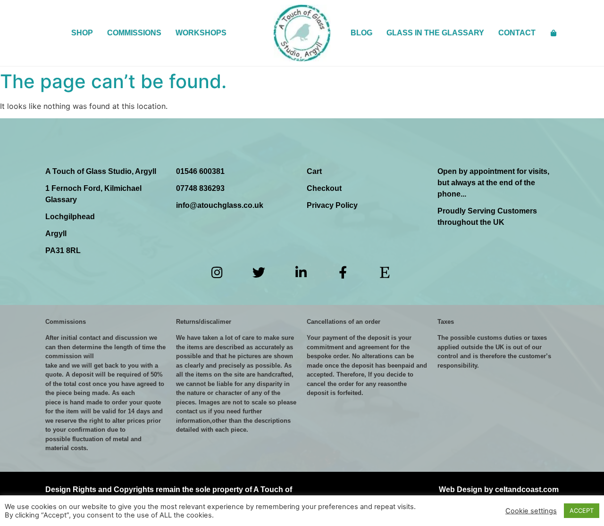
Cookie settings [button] (531, 511)
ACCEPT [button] (582, 510)
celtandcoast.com (527, 489)
